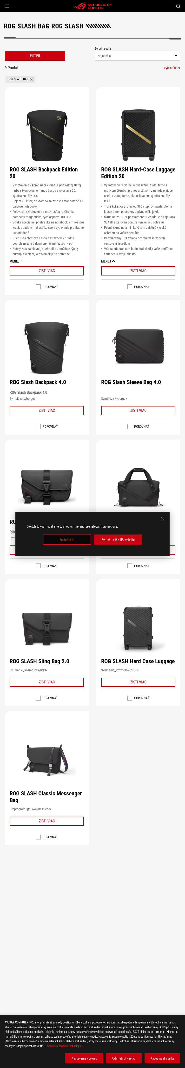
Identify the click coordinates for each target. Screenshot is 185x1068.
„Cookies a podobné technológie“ (64, 1046)
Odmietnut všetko (123, 1058)
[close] (163, 518)
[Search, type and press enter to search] (178, 6)
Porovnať (50, 287)
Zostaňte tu (66, 539)
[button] (7, 6)
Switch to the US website (118, 539)
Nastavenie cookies (84, 1058)
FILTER (35, 55)
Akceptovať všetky (162, 1058)
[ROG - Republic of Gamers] (92, 6)
